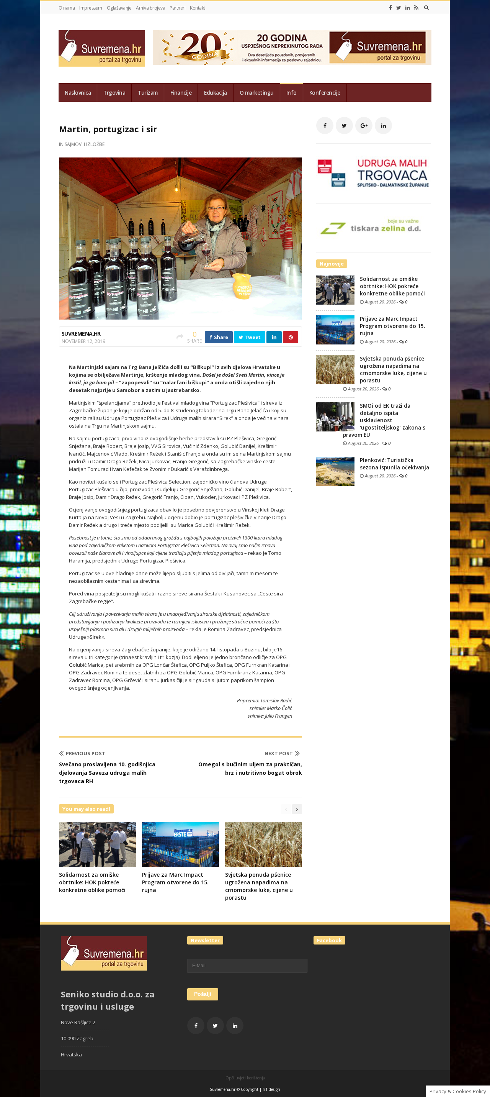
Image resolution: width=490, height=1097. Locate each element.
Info (291, 92)
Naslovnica (78, 92)
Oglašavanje (119, 8)
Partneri (177, 8)
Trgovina (114, 92)
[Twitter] (398, 7)
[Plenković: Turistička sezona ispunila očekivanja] (335, 470)
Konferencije (324, 92)
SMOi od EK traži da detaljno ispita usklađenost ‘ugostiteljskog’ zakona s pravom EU (384, 420)
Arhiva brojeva (150, 8)
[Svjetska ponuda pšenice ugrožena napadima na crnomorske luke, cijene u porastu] (335, 369)
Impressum (90, 8)
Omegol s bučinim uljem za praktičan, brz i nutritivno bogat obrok (250, 768)
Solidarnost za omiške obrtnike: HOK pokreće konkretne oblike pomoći (92, 882)
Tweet (252, 337)
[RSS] (416, 7)
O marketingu (257, 92)
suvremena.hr (81, 333)
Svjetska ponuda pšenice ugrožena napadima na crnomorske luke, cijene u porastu (259, 886)
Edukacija (215, 92)
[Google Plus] (363, 125)
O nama (67, 8)
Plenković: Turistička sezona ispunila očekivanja (394, 464)
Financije (181, 92)
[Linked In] (407, 7)
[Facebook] (390, 7)
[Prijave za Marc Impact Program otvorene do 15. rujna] (335, 329)
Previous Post (85, 753)
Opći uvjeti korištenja (245, 1078)
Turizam (148, 92)
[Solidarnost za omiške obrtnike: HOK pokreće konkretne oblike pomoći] (335, 289)
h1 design (271, 1089)
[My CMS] (102, 48)
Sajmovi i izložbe (85, 144)
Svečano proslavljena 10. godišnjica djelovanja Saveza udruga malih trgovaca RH (107, 773)
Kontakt (197, 8)
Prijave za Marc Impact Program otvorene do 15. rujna (175, 882)
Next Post (279, 753)
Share (220, 337)
